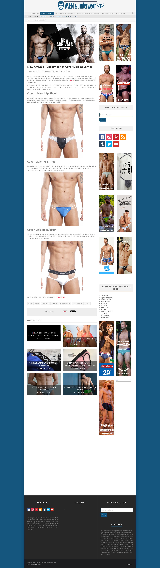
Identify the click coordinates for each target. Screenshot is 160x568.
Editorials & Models (64, 13)
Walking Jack (105, 315)
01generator (38, 564)
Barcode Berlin (105, 301)
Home (28, 20)
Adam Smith (105, 296)
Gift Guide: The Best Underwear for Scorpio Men (55, 16)
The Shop (121, 13)
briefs (37, 303)
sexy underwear (77, 303)
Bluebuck (104, 303)
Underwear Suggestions (93, 13)
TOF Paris (104, 313)
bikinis (30, 303)
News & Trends (47, 13)
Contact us (129, 564)
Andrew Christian (106, 299)
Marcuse (103, 309)
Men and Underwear (52, 71)
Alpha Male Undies (106, 298)
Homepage (35, 13)
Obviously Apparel (106, 311)
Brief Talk (109, 13)
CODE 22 (104, 305)
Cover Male (45, 303)
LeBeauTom (105, 307)
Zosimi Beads (105, 317)
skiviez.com (61, 297)
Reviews (77, 13)
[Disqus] (62, 423)
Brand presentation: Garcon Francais (43, 336)
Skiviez (72, 80)
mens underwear (65, 303)
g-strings (54, 303)
